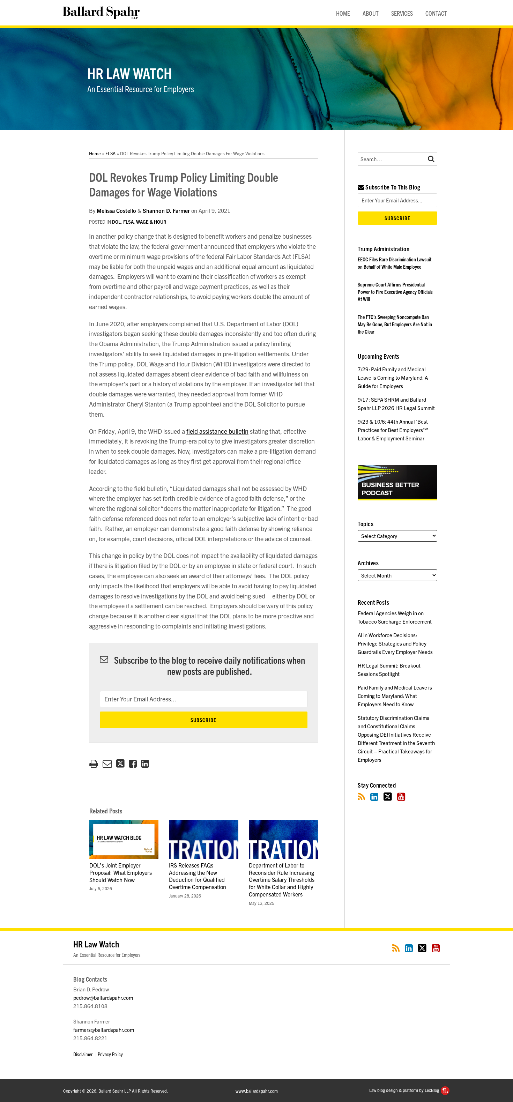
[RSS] (361, 796)
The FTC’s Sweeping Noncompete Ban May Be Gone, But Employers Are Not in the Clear (395, 324)
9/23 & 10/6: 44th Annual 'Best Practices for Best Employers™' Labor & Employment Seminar (393, 429)
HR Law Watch (129, 73)
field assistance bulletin (217, 431)
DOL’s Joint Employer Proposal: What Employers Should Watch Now (120, 872)
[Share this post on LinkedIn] (145, 763)
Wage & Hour (151, 222)
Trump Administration (383, 249)
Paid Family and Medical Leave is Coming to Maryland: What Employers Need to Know (395, 695)
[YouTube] (401, 796)
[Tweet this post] (120, 763)
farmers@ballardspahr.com (103, 1029)
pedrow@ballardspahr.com (103, 997)
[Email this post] (107, 763)
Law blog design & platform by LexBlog (404, 1090)
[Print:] (93, 763)
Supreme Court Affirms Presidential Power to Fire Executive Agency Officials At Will (395, 291)
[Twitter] (388, 796)
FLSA (110, 153)
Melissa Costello (116, 210)
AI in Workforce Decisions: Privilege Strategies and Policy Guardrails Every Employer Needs (395, 643)
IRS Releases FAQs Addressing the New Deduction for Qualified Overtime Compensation (197, 876)
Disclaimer (82, 1054)
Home (343, 13)
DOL (116, 222)
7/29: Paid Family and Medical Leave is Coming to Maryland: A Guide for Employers (393, 377)
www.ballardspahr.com (257, 1090)
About (371, 13)
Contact (436, 13)
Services (402, 13)
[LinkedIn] (374, 796)
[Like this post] (133, 763)
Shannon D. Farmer (166, 210)
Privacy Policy (110, 1054)
